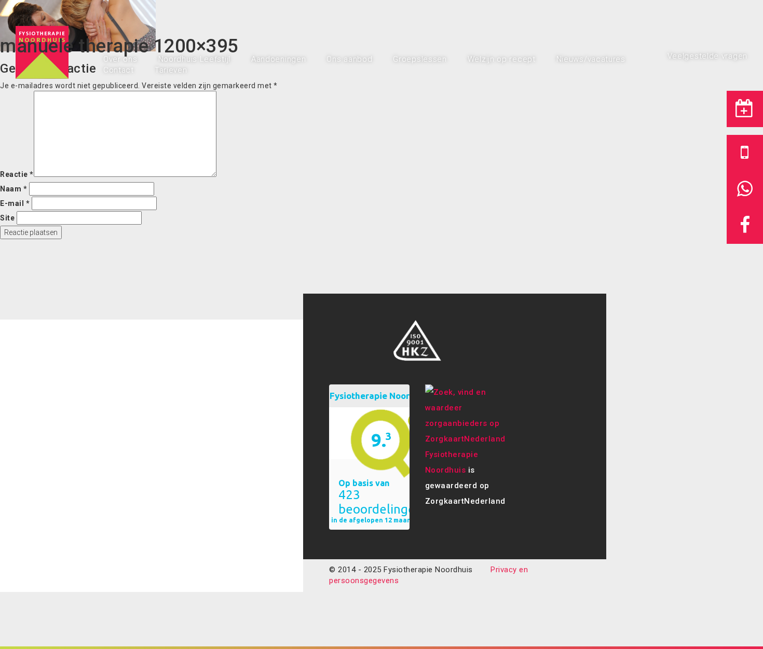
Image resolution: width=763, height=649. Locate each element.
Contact (118, 70)
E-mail (15, 203)
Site (7, 218)
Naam (13, 189)
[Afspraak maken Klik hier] (745, 109)
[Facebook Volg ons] (745, 226)
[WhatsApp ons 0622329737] (745, 189)
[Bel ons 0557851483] (745, 153)
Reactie (17, 174)
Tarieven (171, 70)
